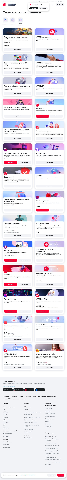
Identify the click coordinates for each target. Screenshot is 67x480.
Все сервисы (48, 427)
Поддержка (14, 396)
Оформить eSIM (28, 414)
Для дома (26, 435)
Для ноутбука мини (7, 442)
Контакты (21, 396)
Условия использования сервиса (53, 462)
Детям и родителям (50, 413)
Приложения (48, 424)
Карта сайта (48, 464)
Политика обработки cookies (52, 451)
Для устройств (6, 439)
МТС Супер (5, 412)
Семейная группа (49, 419)
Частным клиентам (7, 1)
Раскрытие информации (51, 448)
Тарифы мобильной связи (9, 407)
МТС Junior (5, 417)
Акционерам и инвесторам (20, 399)
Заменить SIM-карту (29, 429)
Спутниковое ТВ (28, 438)
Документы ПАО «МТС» (51, 436)
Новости (28, 396)
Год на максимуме (7, 433)
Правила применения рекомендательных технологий (53, 458)
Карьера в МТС (7, 399)
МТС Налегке (6, 428)
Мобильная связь (28, 407)
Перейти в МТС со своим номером (32, 412)
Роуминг (26, 409)
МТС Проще (5, 422)
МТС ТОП (5, 414)
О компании (6, 396)
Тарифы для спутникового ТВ (10, 431)
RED (4, 409)
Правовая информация (51, 443)
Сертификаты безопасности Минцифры (52, 439)
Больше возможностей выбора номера (31, 426)
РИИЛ (4, 425)
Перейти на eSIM (28, 432)
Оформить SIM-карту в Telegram (32, 417)
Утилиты (47, 421)
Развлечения (48, 408)
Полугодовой (6, 436)
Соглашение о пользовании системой (52, 454)
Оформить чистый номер (30, 420)
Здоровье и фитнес (50, 416)
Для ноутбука (6, 444)
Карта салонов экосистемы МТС (47, 396)
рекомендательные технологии (28, 475)
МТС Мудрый (6, 420)
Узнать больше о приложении (9, 386)
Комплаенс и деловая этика (52, 445)
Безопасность (48, 411)
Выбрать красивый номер (30, 422)
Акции (34, 396)
